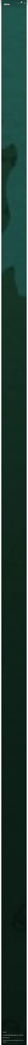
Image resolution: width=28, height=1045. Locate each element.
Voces (4, 1032)
